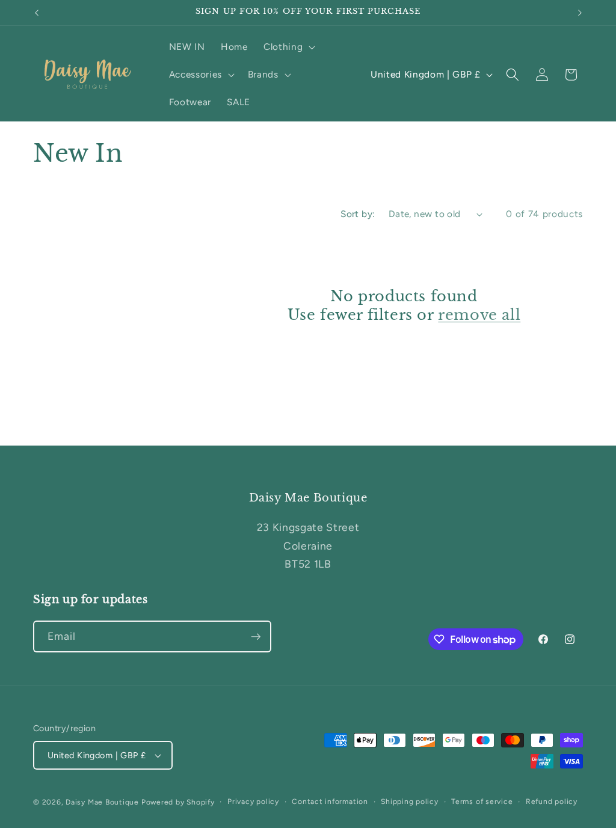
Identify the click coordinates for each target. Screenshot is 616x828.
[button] (288, 47)
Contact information (330, 801)
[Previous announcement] (36, 12)
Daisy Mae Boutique (103, 802)
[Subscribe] (255, 637)
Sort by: (357, 213)
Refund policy (552, 801)
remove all (479, 315)
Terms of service (482, 801)
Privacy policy (253, 801)
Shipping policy (410, 801)
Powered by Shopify (178, 802)
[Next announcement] (580, 12)
